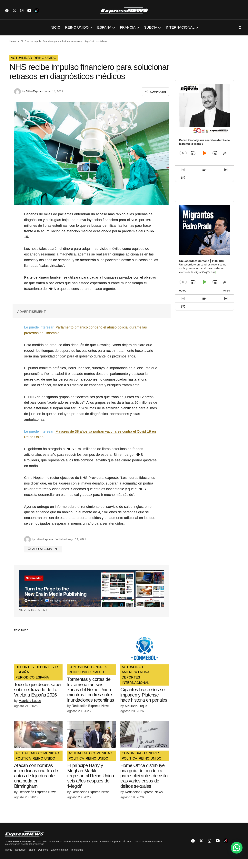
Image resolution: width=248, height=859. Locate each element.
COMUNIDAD (79, 667)
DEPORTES (24, 667)
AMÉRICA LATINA (136, 672)
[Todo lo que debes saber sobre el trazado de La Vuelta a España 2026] (38, 648)
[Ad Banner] (91, 588)
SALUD (98, 672)
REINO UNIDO (45, 58)
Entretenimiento (59, 849)
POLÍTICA (23, 758)
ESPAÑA (22, 672)
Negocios (20, 849)
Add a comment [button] (45, 549)
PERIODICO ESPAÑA (32, 677)
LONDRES (99, 667)
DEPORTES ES (47, 667)
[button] (7, 27)
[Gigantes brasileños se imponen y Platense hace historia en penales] (144, 648)
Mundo (8, 849)
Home (12, 41)
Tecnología (77, 849)
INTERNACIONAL (135, 683)
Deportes (43, 849)
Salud (32, 849)
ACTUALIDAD (21, 58)
